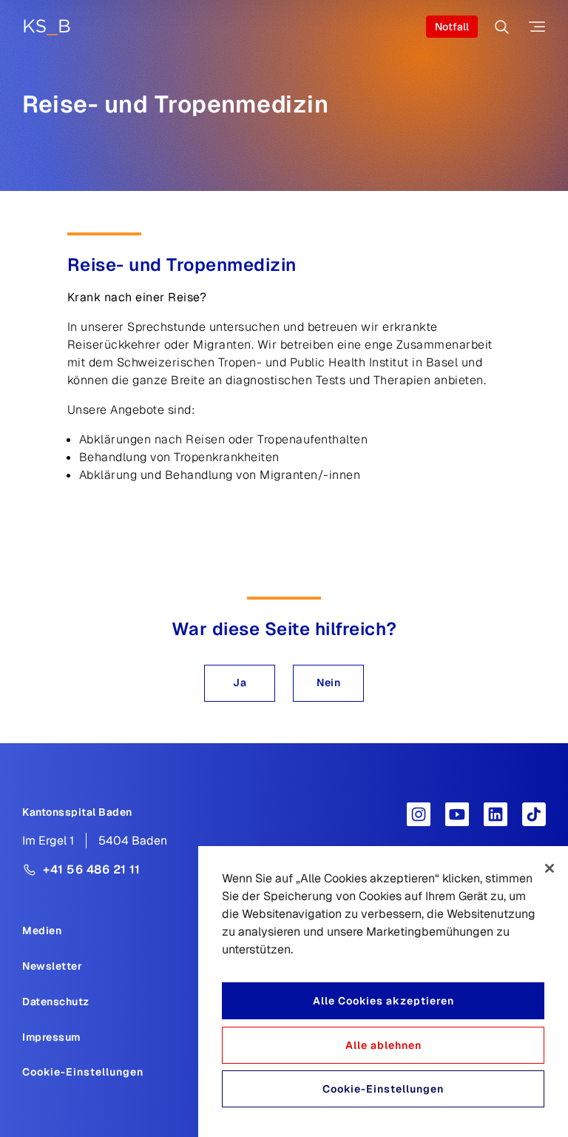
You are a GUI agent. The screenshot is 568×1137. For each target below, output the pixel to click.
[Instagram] (418, 814)
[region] (383, 991)
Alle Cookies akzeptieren (383, 1000)
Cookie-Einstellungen (82, 1072)
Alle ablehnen (383, 1045)
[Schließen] (549, 868)
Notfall (452, 26)
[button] (239, 683)
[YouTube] (457, 814)
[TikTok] (534, 814)
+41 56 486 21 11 (91, 869)
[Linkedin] (495, 814)
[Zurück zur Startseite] (46, 27)
